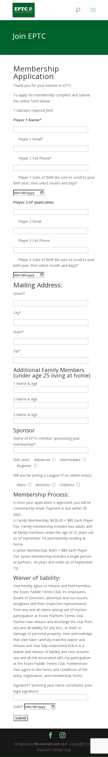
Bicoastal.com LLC (50, 743)
